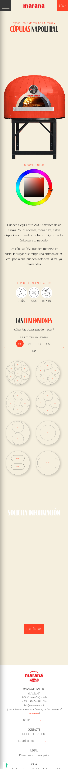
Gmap (26, 720)
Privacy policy (26, 755)
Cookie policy (42, 755)
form (31, 713)
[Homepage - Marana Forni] (34, 6)
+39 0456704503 (36, 734)
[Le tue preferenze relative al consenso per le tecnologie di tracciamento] (6, 765)
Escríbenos (34, 629)
